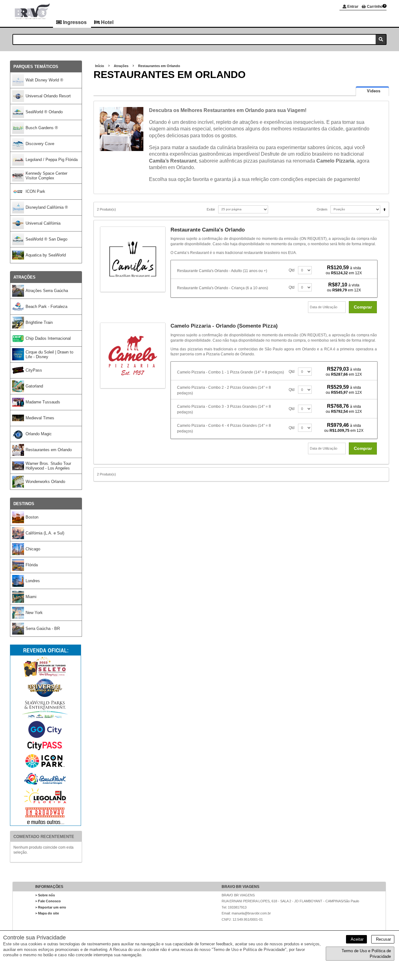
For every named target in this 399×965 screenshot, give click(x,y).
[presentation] (372, 91)
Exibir (211, 209)
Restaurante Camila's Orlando (208, 230)
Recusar (383, 939)
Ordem (322, 209)
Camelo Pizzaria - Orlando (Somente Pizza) (224, 326)
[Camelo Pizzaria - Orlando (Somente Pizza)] (135, 355)
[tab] (372, 91)
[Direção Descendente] (383, 207)
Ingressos (75, 22)
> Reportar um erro (50, 907)
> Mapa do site (47, 913)
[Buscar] (381, 39)
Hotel (106, 22)
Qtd (292, 270)
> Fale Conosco (48, 901)
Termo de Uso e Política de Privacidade (366, 953)
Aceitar (356, 939)
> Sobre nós (45, 895)
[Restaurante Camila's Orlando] (135, 259)
